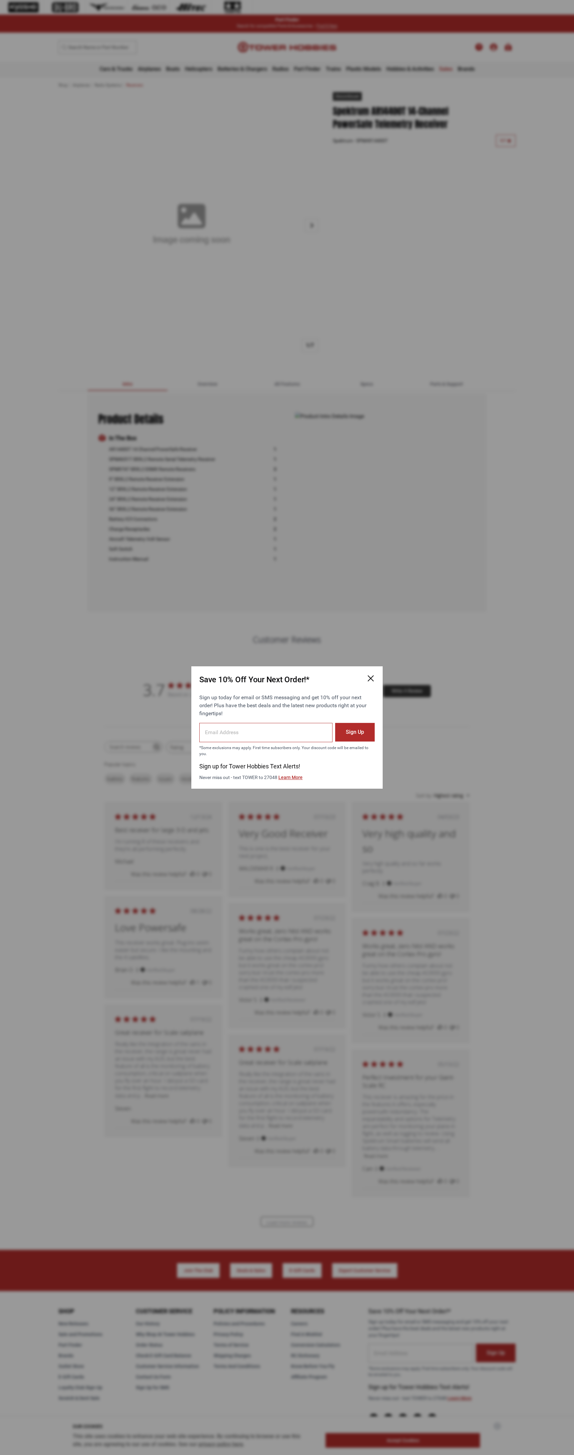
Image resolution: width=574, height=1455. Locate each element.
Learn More (290, 777)
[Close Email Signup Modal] (371, 678)
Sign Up (355, 732)
